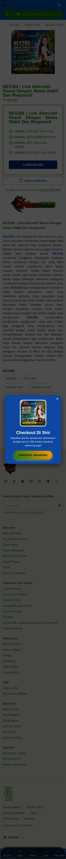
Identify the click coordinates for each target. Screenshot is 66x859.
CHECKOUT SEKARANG (33, 455)
